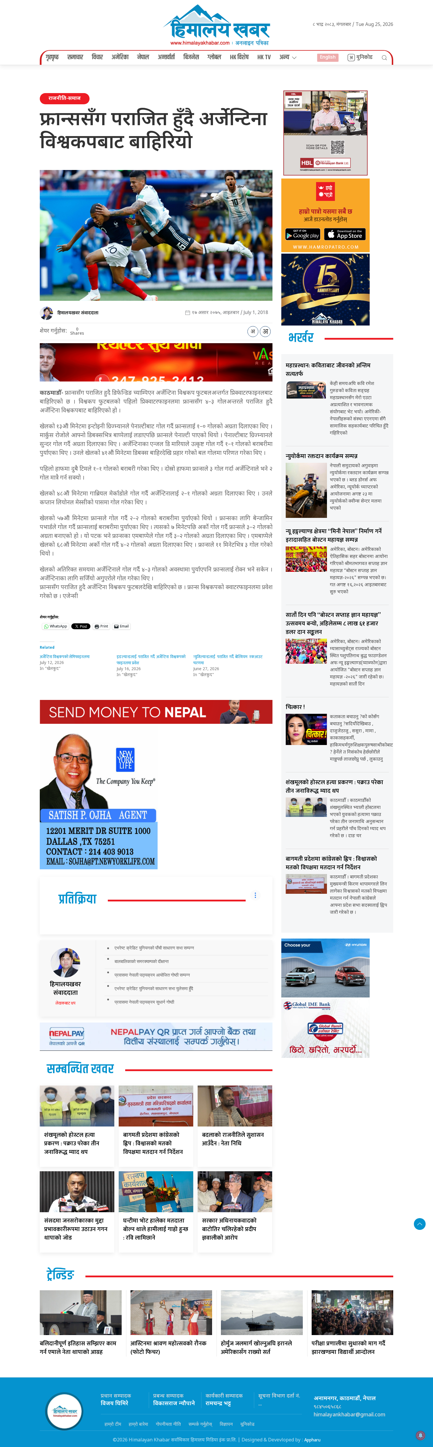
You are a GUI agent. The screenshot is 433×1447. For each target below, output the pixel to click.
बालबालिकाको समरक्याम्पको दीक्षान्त (141, 961)
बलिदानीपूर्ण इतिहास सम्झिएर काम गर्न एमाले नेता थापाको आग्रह (78, 1348)
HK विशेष (239, 57)
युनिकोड (364, 57)
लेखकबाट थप (65, 1003)
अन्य (284, 57)
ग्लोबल (214, 57)
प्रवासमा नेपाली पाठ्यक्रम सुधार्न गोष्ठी (144, 1002)
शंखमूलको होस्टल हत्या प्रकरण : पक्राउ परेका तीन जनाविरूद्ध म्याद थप (71, 1143)
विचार (97, 57)
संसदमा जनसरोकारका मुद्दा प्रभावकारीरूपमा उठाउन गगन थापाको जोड (76, 1229)
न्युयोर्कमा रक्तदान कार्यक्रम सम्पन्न (322, 456)
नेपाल (143, 57)
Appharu (312, 1440)
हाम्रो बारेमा (138, 1424)
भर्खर (300, 338)
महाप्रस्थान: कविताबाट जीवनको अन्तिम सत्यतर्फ (328, 370)
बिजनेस (191, 57)
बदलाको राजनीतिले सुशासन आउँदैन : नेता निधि (233, 1139)
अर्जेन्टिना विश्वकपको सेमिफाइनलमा (65, 656)
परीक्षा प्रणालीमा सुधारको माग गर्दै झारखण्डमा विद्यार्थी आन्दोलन (348, 1348)
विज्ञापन (226, 1424)
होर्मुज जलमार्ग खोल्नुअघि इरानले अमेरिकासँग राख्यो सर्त (256, 1348)
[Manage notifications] (420, 1435)
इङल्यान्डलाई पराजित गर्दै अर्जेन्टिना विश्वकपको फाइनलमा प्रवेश (151, 659)
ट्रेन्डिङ (60, 1276)
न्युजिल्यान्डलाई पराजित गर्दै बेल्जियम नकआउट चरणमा (227, 659)
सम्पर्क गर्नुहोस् (200, 1424)
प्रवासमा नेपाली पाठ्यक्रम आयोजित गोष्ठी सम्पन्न (152, 975)
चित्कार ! (295, 707)
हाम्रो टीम (113, 1424)
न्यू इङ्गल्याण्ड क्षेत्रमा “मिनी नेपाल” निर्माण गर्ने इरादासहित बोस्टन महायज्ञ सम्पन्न (334, 535)
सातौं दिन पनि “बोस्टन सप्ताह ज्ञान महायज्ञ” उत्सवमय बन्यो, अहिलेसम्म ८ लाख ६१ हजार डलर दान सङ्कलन (333, 623)
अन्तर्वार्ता (166, 57)
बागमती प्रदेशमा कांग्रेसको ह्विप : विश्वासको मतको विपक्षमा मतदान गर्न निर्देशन (153, 1143)
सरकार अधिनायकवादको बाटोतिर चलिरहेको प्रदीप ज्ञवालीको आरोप (229, 1229)
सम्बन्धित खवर (80, 1070)
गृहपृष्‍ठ (52, 57)
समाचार (75, 57)
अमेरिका (120, 57)
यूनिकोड (247, 1424)
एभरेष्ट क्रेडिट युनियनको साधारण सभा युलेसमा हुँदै (154, 988)
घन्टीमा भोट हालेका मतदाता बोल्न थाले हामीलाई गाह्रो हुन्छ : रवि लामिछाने (155, 1229)
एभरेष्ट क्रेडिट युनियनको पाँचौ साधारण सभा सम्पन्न (154, 948)
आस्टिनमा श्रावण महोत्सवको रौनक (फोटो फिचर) (168, 1348)
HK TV (264, 57)
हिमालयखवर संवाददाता (77, 313)
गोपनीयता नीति (168, 1424)
